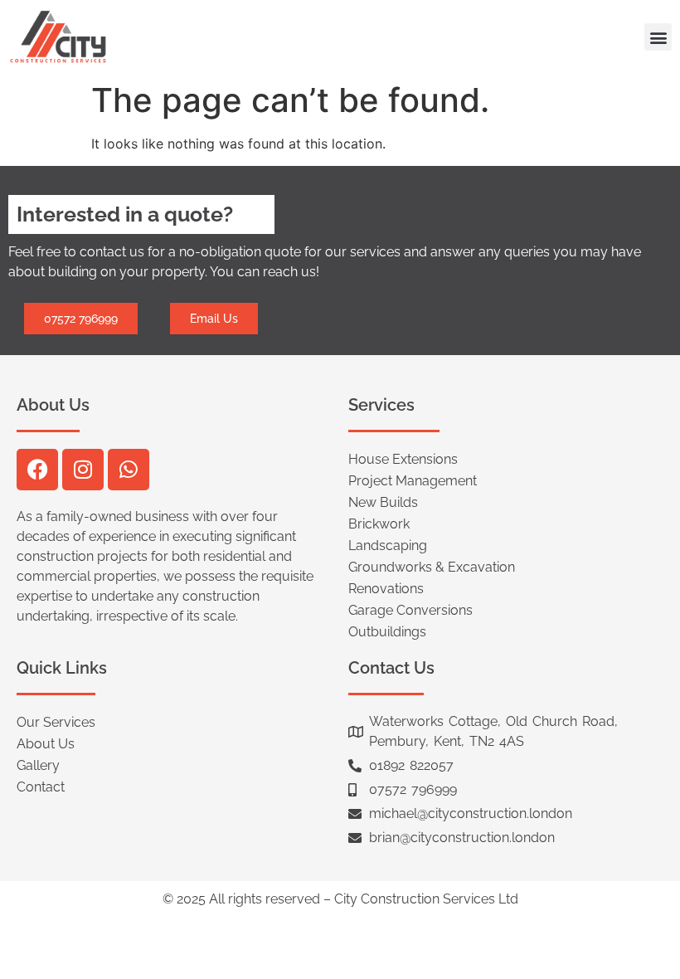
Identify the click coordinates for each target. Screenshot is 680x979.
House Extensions (403, 459)
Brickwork (379, 524)
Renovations (386, 589)
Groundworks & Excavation (431, 567)
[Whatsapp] (128, 469)
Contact (41, 787)
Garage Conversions (410, 610)
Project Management (412, 481)
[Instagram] (83, 469)
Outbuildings (387, 632)
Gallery (38, 765)
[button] (658, 37)
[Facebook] (37, 469)
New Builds (383, 502)
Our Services (56, 722)
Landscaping (387, 545)
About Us (46, 744)
